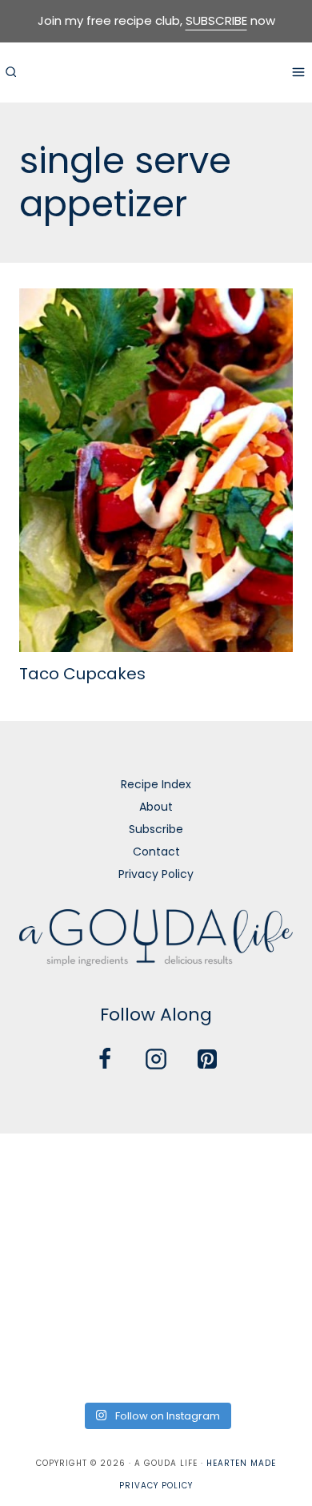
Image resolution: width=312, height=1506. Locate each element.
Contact (156, 852)
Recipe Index (156, 784)
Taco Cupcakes (82, 673)
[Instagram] (156, 1059)
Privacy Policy (156, 874)
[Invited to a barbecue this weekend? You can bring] (49, 1170)
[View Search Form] (10, 72)
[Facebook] (104, 1059)
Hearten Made (241, 1463)
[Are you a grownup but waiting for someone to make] (263, 1170)
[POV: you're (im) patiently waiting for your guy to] (155, 1170)
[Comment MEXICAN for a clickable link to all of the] (263, 1234)
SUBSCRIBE (216, 20)
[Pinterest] (207, 1059)
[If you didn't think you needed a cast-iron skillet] (155, 1234)
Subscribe (156, 829)
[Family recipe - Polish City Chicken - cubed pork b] (49, 1297)
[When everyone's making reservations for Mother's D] (49, 1234)
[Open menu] (298, 71)
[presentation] (156, 470)
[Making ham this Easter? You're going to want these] (49, 1361)
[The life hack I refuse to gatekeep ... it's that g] (155, 1297)
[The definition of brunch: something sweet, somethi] (263, 1297)
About (156, 807)
